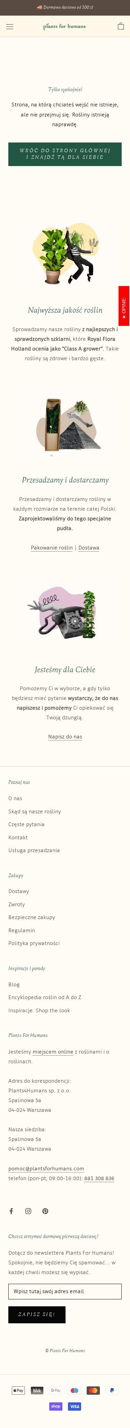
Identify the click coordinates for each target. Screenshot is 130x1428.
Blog (14, 984)
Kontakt (18, 837)
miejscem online (53, 1052)
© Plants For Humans (65, 1351)
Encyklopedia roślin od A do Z (44, 997)
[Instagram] (28, 1211)
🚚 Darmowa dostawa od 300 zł (65, 8)
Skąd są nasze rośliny (34, 811)
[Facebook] (11, 1211)
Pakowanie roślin (52, 548)
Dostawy (18, 891)
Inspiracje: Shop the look (39, 1010)
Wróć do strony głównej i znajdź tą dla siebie (65, 154)
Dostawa (88, 548)
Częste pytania (26, 824)
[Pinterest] (45, 1211)
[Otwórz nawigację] (9, 26)
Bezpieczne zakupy (31, 917)
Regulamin (21, 930)
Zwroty (16, 904)
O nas (15, 798)
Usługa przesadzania (34, 850)
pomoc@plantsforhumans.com (46, 1169)
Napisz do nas (65, 737)
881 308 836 (99, 1178)
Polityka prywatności (34, 943)
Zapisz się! (36, 1314)
